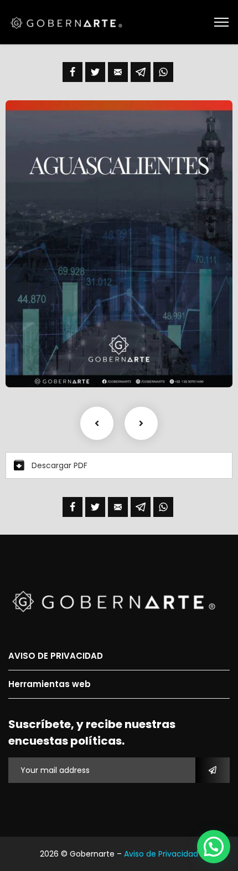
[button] (213, 846)
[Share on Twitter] (95, 72)
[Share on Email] (118, 72)
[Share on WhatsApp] (163, 72)
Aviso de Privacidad (161, 853)
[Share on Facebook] (72, 72)
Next (141, 423)
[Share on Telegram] (141, 72)
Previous (96, 423)
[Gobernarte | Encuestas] (69, 22)
